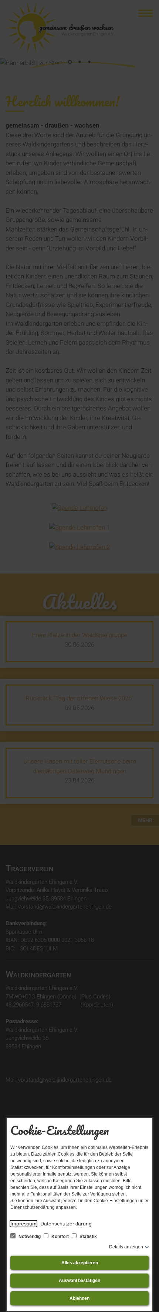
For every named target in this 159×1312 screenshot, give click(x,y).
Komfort (60, 1236)
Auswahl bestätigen (79, 1280)
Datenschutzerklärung (66, 1224)
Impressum (23, 1224)
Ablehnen (79, 1298)
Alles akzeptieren (79, 1262)
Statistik (87, 1236)
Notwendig (29, 1236)
